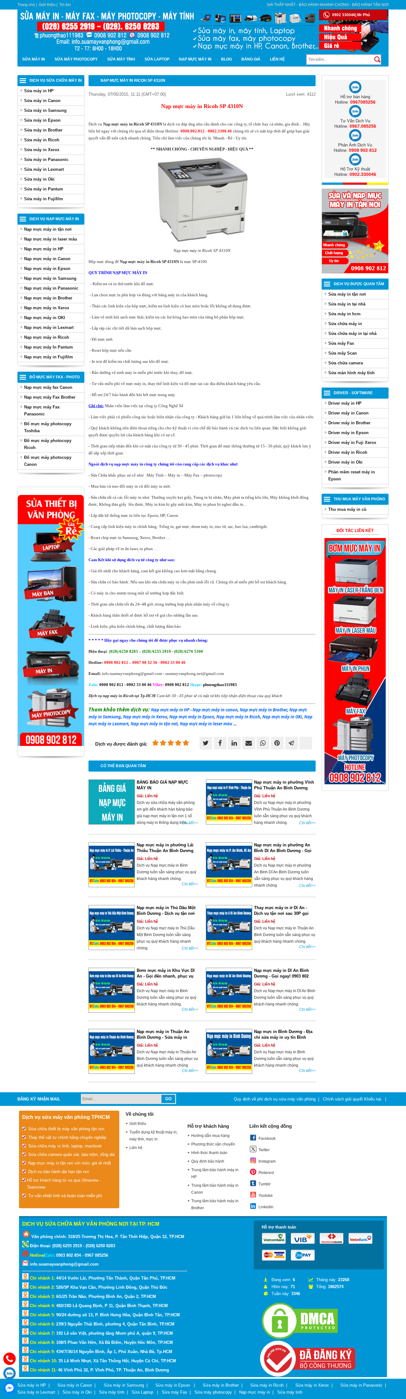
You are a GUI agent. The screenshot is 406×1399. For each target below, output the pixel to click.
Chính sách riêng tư (370, 1112)
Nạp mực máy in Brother (48, 298)
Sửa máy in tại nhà (346, 304)
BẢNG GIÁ (250, 59)
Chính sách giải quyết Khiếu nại (353, 1099)
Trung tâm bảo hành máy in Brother (215, 1204)
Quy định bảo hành (207, 1161)
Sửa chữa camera (345, 363)
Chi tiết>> (190, 823)
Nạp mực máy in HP (43, 249)
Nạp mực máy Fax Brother (49, 397)
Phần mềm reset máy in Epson (351, 475)
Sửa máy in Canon (42, 100)
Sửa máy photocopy (76, 59)
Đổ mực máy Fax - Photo (54, 377)
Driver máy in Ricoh (347, 452)
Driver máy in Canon (348, 413)
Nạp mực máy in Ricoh (46, 337)
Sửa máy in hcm (344, 313)
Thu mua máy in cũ (347, 509)
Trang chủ (26, 5)
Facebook (267, 1138)
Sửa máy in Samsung (45, 110)
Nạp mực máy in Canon (47, 258)
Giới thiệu (47, 5)
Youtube (266, 1195)
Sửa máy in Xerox (41, 149)
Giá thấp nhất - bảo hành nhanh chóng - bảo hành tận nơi (328, 5)
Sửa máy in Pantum (43, 189)
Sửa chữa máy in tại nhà (352, 333)
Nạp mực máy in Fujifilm (48, 357)
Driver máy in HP (345, 403)
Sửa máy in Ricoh (41, 140)
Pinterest (266, 1173)
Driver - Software (353, 393)
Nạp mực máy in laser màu (50, 239)
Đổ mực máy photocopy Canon (47, 461)
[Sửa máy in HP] (355, 782)
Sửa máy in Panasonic (46, 159)
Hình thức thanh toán (209, 1153)
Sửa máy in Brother (43, 130)
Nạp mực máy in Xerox (46, 307)
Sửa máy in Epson (42, 120)
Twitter (264, 1150)
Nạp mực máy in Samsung (50, 278)
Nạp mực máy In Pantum (48, 347)
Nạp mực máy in (195, 59)
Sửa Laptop (157, 59)
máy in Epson (191, 717)
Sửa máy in (33, 59)
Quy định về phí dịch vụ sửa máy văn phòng (275, 1099)
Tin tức (65, 5)
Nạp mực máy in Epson (47, 268)
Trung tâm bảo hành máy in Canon (215, 1189)
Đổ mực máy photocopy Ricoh (47, 444)
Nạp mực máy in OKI (44, 317)
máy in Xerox (145, 717)
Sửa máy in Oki (39, 179)
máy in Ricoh (238, 717)
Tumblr (265, 1184)
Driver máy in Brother (349, 422)
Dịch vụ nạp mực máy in (54, 219)
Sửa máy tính (121, 59)
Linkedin (266, 1207)
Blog (226, 59)
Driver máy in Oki (345, 462)
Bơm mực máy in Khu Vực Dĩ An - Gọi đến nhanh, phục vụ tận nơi (166, 976)
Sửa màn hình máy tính (351, 372)
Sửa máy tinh (289, 1392)
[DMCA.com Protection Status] (299, 1339)
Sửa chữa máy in (345, 323)
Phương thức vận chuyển (213, 1144)
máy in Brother (263, 710)
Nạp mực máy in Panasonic (51, 288)
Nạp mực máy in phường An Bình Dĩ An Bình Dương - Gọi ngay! (282, 851)
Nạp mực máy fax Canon (48, 387)
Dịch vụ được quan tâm (359, 284)
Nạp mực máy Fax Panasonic (42, 410)
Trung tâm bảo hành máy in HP (215, 1173)
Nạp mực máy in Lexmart (49, 327)
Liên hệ (277, 59)
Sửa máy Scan (342, 353)
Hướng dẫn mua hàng (210, 1135)
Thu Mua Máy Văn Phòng (359, 499)
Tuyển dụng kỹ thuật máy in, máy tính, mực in (153, 1135)
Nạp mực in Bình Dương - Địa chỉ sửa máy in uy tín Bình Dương (283, 1037)
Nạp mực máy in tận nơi (48, 229)
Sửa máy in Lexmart (44, 169)
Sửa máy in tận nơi (347, 294)
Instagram (267, 1161)
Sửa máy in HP (39, 90)
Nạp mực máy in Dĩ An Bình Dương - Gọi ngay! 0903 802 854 (281, 976)
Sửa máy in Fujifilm (43, 198)
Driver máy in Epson (348, 432)
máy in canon (215, 710)
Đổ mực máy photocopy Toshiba (47, 427)
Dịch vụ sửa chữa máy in (55, 80)
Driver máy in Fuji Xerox (352, 442)
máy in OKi (282, 717)
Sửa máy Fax (341, 343)
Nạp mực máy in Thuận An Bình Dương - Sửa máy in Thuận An (163, 1037)
